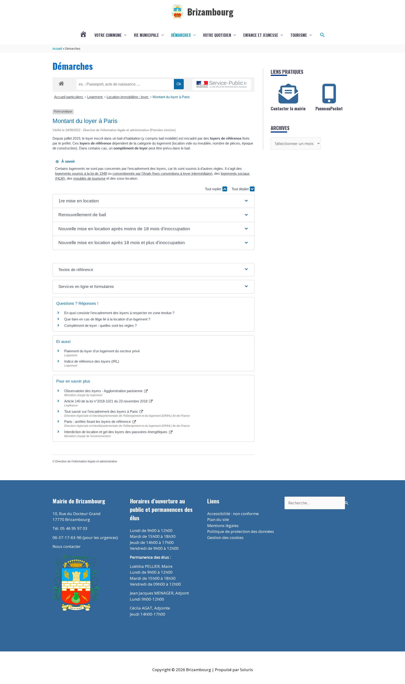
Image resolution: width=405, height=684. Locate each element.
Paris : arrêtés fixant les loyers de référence (98, 422)
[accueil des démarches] (61, 82)
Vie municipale (146, 35)
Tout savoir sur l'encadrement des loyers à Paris (101, 411)
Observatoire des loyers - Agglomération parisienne (103, 391)
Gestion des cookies (225, 537)
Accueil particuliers (69, 97)
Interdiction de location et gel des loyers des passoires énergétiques (116, 432)
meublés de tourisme (89, 178)
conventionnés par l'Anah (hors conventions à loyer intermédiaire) (162, 173)
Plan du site (218, 519)
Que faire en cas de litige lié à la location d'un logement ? (107, 319)
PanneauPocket (329, 108)
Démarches (181, 35)
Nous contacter (66, 546)
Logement (95, 97)
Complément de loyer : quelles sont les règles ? (100, 325)
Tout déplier (241, 189)
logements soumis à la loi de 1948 (81, 173)
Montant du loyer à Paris (171, 97)
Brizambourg (210, 11)
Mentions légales (223, 525)
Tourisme (298, 35)
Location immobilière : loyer (128, 97)
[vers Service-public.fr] (221, 84)
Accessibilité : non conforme (233, 513)
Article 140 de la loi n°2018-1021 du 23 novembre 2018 (106, 401)
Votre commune (108, 35)
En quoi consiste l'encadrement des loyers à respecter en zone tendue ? (119, 313)
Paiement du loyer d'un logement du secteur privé (102, 351)
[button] (322, 35)
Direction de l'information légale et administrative (86, 461)
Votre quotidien (217, 35)
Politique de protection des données (240, 531)
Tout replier (213, 189)
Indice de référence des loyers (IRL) (91, 361)
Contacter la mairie (288, 108)
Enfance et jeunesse (260, 35)
